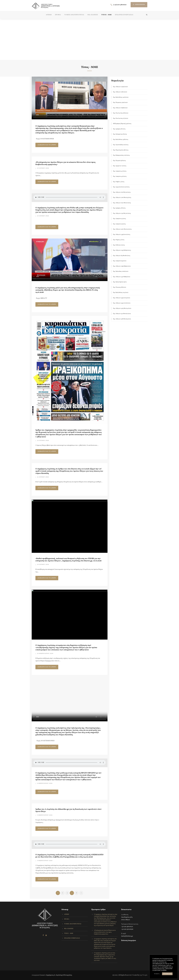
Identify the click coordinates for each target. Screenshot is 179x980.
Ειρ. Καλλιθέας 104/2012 (120, 293)
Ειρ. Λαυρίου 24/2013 (119, 219)
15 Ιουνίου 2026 (43, 168)
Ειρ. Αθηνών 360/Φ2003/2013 (122, 229)
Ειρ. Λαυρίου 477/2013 (119, 171)
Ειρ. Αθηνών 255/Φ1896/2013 (122, 250)
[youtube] (46, 935)
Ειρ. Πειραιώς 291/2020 (120, 103)
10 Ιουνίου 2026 (43, 564)
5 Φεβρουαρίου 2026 (44, 815)
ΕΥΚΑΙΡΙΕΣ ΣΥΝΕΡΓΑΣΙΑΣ (124, 15)
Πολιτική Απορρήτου (128, 941)
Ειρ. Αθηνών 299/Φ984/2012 (122, 266)
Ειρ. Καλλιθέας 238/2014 (120, 140)
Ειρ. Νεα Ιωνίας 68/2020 (120, 113)
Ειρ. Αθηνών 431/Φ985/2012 (121, 277)
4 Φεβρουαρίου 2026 (44, 860)
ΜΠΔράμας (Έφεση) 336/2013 (122, 124)
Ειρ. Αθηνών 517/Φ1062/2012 (122, 314)
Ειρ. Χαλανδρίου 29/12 (120, 282)
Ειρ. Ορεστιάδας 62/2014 (120, 145)
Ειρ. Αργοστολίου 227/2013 (121, 187)
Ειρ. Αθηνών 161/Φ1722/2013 (122, 192)
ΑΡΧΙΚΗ (49, 15)
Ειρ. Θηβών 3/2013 (118, 182)
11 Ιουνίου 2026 (43, 477)
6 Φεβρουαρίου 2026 (44, 783)
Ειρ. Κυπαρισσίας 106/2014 (121, 155)
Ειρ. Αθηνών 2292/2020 (120, 87)
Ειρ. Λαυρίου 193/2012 (119, 261)
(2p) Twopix (143, 975)
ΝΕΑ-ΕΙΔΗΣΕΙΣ (92, 15)
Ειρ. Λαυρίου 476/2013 (120, 176)
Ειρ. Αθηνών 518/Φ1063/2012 (122, 319)
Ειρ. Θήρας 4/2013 (118, 240)
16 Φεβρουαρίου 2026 (45, 653)
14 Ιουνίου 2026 (43, 440)
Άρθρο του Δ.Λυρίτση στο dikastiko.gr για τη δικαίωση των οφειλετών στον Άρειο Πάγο (68, 810)
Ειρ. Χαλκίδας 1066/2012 (120, 271)
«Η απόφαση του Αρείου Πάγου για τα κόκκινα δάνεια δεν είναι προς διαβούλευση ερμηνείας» (65, 163)
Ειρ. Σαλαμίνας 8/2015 (120, 134)
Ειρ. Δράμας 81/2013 (119, 129)
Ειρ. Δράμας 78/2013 (119, 208)
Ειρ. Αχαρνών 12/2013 (119, 166)
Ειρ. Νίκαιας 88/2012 (119, 287)
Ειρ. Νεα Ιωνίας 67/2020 (120, 118)
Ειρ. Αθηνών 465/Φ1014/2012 (122, 308)
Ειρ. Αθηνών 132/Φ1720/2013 (122, 213)
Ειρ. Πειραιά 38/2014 (119, 161)
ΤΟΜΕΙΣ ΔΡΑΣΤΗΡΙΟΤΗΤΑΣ (74, 15)
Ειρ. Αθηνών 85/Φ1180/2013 (121, 256)
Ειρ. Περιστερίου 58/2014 (120, 150)
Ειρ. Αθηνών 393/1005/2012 (121, 298)
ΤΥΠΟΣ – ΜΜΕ (106, 15)
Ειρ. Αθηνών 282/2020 (120, 92)
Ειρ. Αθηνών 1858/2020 (120, 108)
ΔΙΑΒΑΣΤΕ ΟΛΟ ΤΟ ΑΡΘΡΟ (47, 145)
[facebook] (43, 935)
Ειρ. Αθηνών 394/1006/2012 (121, 303)
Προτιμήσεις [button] (157, 973)
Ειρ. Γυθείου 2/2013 (119, 245)
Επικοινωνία (140, 4)
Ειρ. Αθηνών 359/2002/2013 (121, 235)
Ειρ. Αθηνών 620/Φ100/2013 (122, 203)
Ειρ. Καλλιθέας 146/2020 (120, 97)
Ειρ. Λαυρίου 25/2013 (119, 224)
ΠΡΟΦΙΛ (58, 15)
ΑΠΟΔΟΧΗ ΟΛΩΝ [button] (167, 973)
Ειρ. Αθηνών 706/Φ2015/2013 (122, 198)
